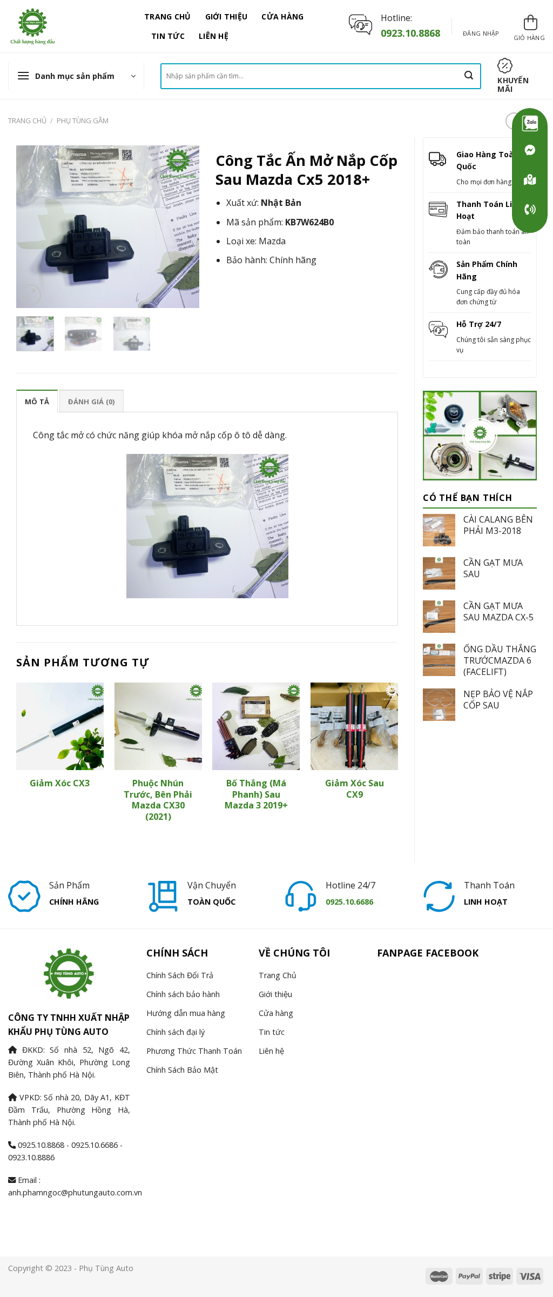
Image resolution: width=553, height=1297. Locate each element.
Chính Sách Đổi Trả (179, 975)
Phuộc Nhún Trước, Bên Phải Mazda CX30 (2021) (158, 800)
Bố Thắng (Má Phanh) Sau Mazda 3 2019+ (256, 794)
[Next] (182, 226)
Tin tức (168, 36)
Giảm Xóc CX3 (60, 783)
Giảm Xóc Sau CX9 (354, 789)
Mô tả (37, 401)
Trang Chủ (167, 16)
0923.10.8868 (410, 32)
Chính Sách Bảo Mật (182, 1070)
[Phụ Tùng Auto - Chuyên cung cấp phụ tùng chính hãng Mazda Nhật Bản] (68, 26)
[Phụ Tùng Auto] (529, 179)
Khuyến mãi (513, 84)
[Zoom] (30, 294)
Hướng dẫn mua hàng (185, 1013)
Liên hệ (213, 36)
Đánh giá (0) (91, 401)
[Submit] (469, 76)
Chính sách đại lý (175, 1032)
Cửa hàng (282, 16)
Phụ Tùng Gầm (83, 120)
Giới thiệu (226, 16)
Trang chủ (27, 120)
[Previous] (33, 226)
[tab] (37, 401)
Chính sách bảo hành (183, 994)
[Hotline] (529, 209)
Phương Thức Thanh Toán (194, 1051)
